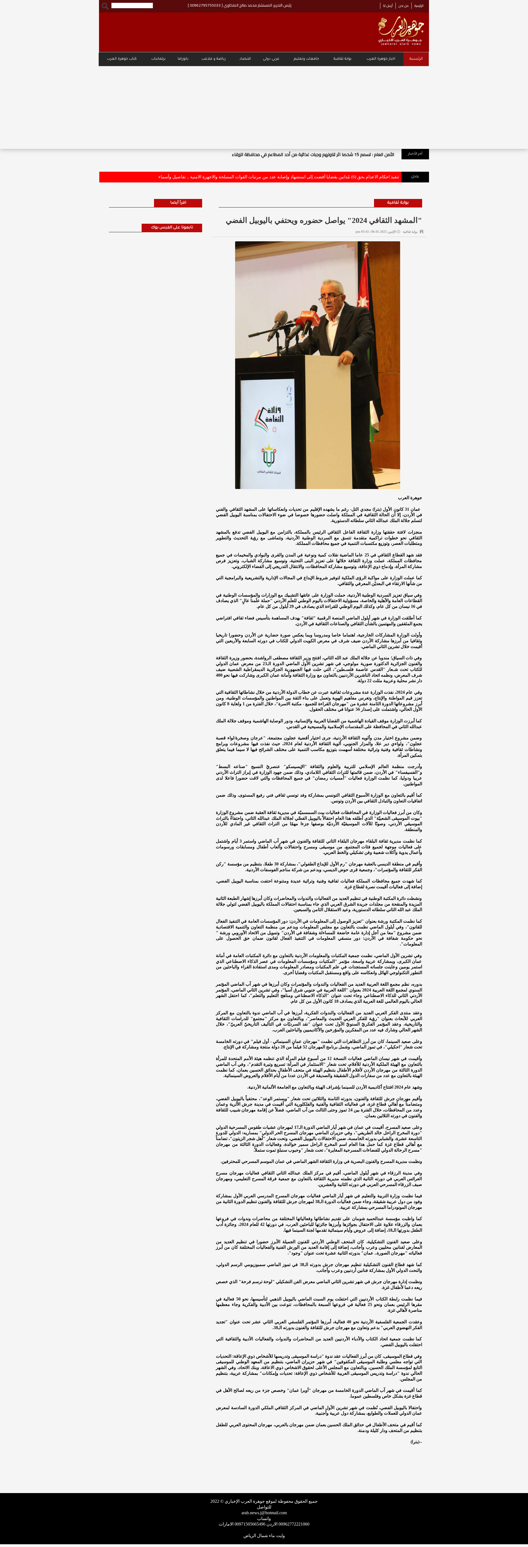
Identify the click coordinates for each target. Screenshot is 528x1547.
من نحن (403, 5)
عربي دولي (271, 59)
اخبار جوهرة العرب (381, 59)
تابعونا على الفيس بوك (172, 228)
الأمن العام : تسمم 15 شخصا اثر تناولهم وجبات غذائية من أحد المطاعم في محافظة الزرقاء (313, 154)
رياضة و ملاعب (214, 59)
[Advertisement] (264, 107)
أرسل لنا (388, 5)
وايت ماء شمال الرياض (264, 1535)
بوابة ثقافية (342, 59)
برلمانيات (158, 59)
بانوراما (183, 59)
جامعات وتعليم (306, 59)
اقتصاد (245, 59)
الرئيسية (419, 5)
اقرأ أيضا (178, 203)
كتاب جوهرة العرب (122, 59)
